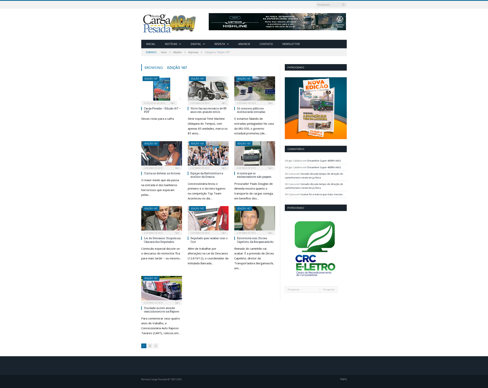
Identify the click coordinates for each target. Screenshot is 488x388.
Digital (196, 44)
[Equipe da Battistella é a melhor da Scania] (208, 154)
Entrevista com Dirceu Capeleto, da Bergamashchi (255, 239)
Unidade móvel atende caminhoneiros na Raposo (161, 309)
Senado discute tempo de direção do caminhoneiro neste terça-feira (314, 175)
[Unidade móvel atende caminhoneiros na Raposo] (161, 289)
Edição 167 (150, 78)
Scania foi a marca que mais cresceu (321, 194)
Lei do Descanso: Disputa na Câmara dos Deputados (162, 239)
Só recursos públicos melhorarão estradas (251, 110)
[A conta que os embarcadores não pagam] (254, 154)
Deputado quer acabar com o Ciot (209, 239)
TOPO (343, 379)
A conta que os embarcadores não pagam (254, 174)
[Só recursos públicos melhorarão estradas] (254, 89)
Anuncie (244, 44)
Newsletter (291, 44)
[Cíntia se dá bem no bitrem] (161, 154)
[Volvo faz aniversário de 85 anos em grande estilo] (208, 89)
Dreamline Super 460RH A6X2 (324, 160)
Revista (219, 44)
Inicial (150, 44)
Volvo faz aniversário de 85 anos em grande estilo (208, 110)
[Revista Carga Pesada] (169, 23)
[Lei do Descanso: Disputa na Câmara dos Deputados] (161, 219)
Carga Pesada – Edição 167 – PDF (162, 110)
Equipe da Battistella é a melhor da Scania (206, 174)
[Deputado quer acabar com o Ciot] (208, 219)
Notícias (171, 44)
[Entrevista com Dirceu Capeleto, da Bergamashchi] (254, 219)
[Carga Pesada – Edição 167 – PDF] (161, 89)
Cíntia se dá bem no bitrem (162, 173)
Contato (266, 44)
